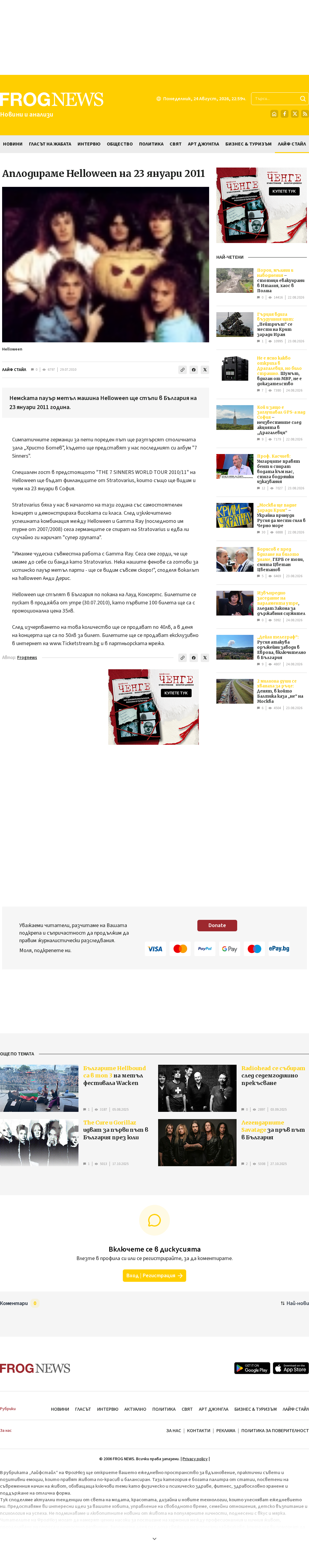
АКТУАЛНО (135, 1409)
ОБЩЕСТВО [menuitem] (120, 144)
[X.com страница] (295, 114)
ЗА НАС (173, 1430)
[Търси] (303, 99)
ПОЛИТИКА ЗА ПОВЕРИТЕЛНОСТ (275, 1430)
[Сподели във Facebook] (194, 370)
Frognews (27, 657)
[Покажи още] (154, 1538)
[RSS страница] (305, 114)
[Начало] (274, 114)
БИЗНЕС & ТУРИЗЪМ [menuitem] (248, 144)
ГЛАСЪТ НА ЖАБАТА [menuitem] (50, 144)
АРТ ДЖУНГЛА (213, 1409)
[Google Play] (252, 1368)
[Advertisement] (154, 37)
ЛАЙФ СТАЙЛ (14, 370)
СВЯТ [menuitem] (176, 144)
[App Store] (291, 1368)
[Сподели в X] (205, 370)
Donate (217, 925)
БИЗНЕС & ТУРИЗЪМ (255, 1409)
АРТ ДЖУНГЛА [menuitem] (203, 144)
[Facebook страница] (284, 114)
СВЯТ (187, 1409)
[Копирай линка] (182, 370)
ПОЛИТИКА (164, 1409)
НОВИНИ (60, 1409)
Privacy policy (195, 1459)
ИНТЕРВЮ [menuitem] (89, 144)
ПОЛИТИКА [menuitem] (151, 144)
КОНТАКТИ (198, 1430)
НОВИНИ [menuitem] (13, 144)
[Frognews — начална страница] (35, 1368)
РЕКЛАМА (225, 1430)
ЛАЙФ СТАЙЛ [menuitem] (292, 144)
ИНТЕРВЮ (107, 1409)
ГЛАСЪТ (83, 1409)
